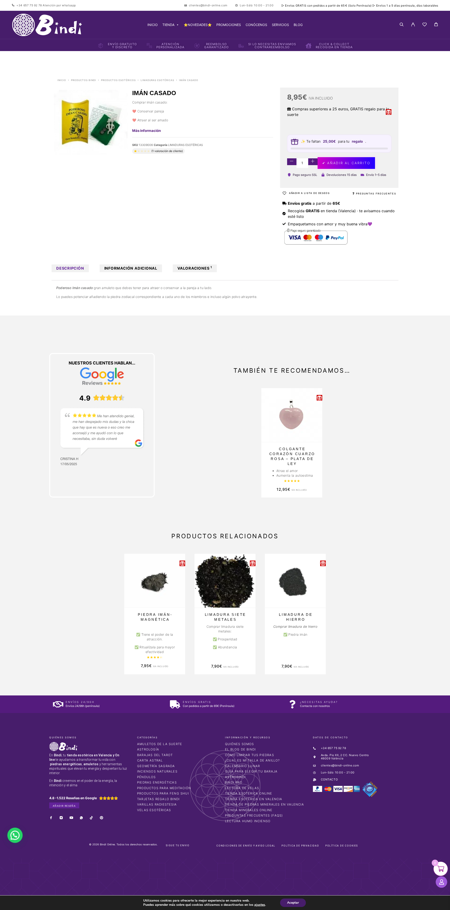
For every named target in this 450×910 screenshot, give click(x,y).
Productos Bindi (83, 80)
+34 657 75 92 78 (29, 5)
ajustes (259, 905)
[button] (14, 838)
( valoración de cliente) (167, 151)
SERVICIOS (280, 25)
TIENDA (168, 25)
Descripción (70, 268)
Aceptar (293, 902)
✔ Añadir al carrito (346, 163)
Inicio (61, 80)
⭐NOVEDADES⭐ (198, 25)
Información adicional (130, 268)
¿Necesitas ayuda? (319, 702)
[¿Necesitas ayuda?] (292, 704)
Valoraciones (194, 268)
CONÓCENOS (256, 25)
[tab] (70, 268)
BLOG (298, 25)
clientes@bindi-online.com (208, 5)
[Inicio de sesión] (413, 25)
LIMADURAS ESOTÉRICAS (157, 80)
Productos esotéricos (118, 80)
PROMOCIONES (228, 25)
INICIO (152, 25)
